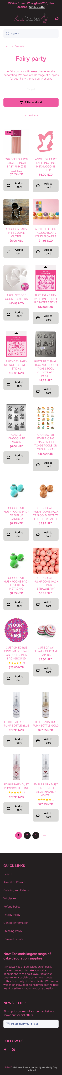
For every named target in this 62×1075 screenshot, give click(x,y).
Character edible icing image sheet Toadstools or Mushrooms (45, 442)
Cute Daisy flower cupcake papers (46, 651)
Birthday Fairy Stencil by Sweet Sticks (16, 365)
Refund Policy (11, 906)
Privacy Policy (11, 914)
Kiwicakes (17, 1067)
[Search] (6, 33)
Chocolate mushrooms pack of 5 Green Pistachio (16, 583)
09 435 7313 (37, 7)
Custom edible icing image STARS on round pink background (16, 653)
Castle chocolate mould (16, 438)
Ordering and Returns (16, 890)
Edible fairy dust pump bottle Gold (46, 723)
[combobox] (31, 33)
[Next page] (43, 835)
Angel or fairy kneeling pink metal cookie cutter (45, 165)
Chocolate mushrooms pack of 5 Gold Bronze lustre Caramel (45, 513)
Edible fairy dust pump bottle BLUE (16, 723)
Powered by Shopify (32, 1067)
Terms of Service (13, 939)
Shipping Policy (12, 931)
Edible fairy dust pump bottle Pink (16, 786)
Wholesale (9, 898)
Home (6, 46)
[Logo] (31, 18)
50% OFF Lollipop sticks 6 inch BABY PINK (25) (16, 163)
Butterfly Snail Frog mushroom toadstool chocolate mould (46, 369)
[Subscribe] (54, 1024)
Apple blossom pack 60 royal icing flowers (45, 232)
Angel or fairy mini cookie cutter (16, 232)
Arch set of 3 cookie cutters (16, 297)
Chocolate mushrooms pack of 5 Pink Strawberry (45, 583)
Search (7, 874)
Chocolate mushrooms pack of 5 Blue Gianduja (16, 513)
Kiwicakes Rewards (14, 882)
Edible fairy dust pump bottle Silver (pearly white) (45, 790)
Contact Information (15, 922)
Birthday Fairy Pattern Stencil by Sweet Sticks (46, 299)
